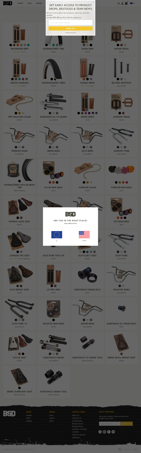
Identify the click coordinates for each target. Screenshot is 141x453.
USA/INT (84, 240)
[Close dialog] (93, 2)
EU (56, 241)
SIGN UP (70, 28)
